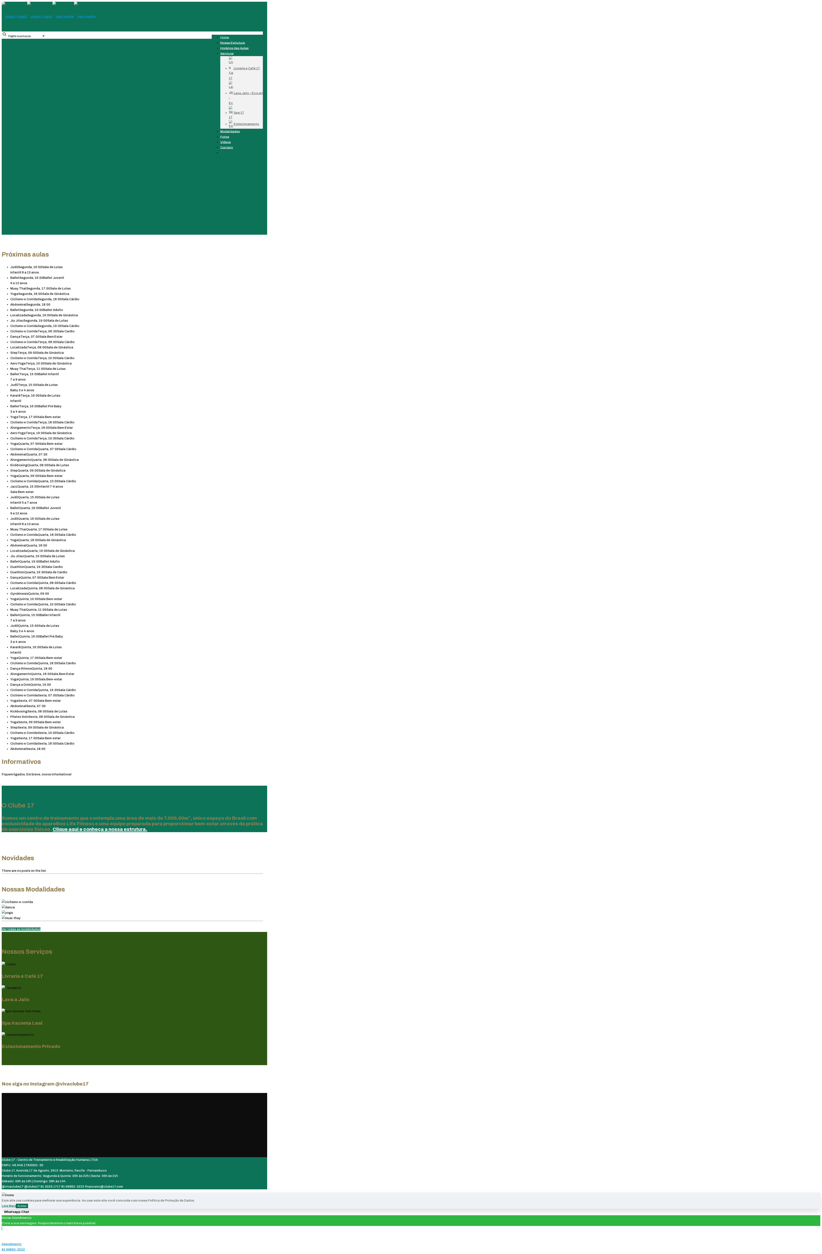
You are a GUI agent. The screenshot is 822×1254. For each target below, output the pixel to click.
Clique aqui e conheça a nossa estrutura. (100, 829)
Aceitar (22, 1206)
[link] (43, 36)
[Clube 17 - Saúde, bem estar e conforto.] (49, 16)
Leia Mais (9, 1206)
